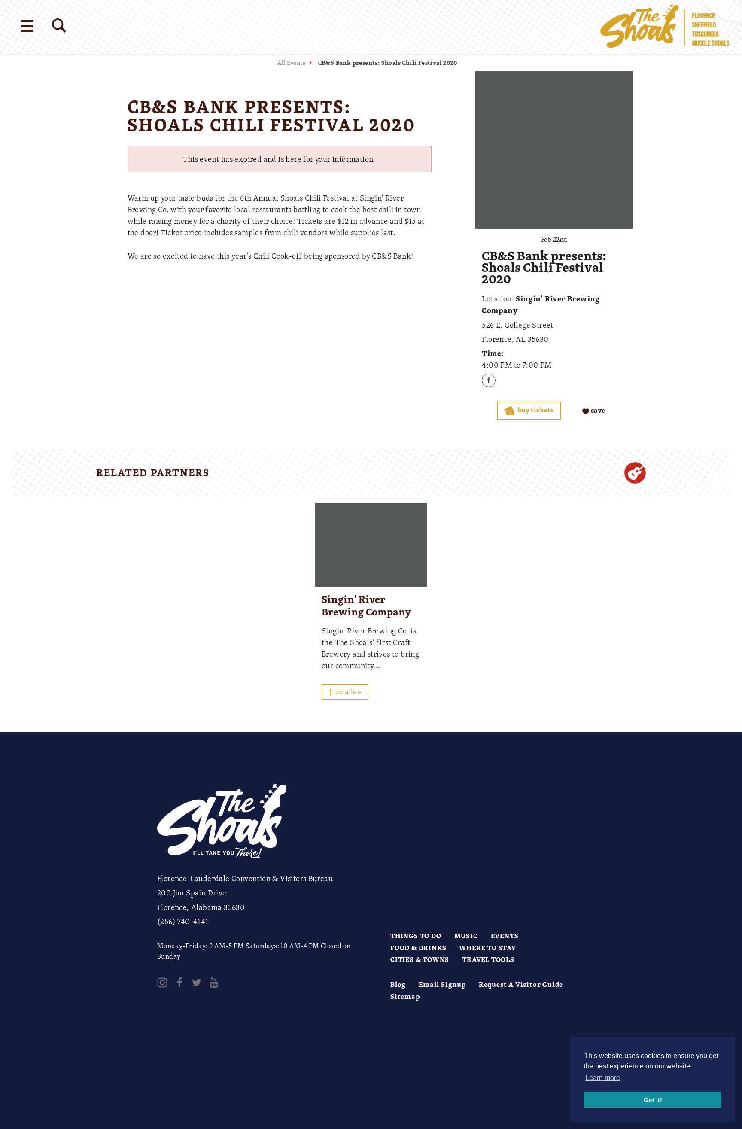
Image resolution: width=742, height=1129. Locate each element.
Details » (347, 691)
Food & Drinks (418, 947)
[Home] (664, 27)
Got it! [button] (653, 1099)
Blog (398, 984)
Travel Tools (488, 959)
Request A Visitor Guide (521, 984)
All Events (291, 62)
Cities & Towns (419, 959)
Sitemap (405, 996)
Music (466, 935)
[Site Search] (59, 25)
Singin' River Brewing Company (366, 605)
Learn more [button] (602, 1077)
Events (505, 935)
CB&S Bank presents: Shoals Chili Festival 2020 (387, 62)
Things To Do (415, 935)
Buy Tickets (534, 409)
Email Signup (442, 984)
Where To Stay (487, 947)
